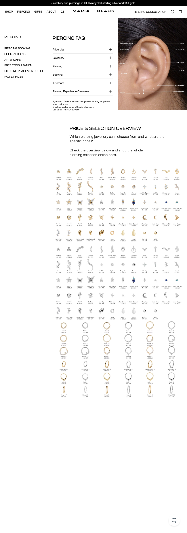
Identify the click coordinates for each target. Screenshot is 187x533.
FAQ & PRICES (13, 76)
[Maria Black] (93, 11)
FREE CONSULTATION (18, 65)
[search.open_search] (62, 11)
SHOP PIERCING (15, 54)
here (112, 154)
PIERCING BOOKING (17, 48)
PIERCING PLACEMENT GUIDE (24, 71)
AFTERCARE (12, 59)
